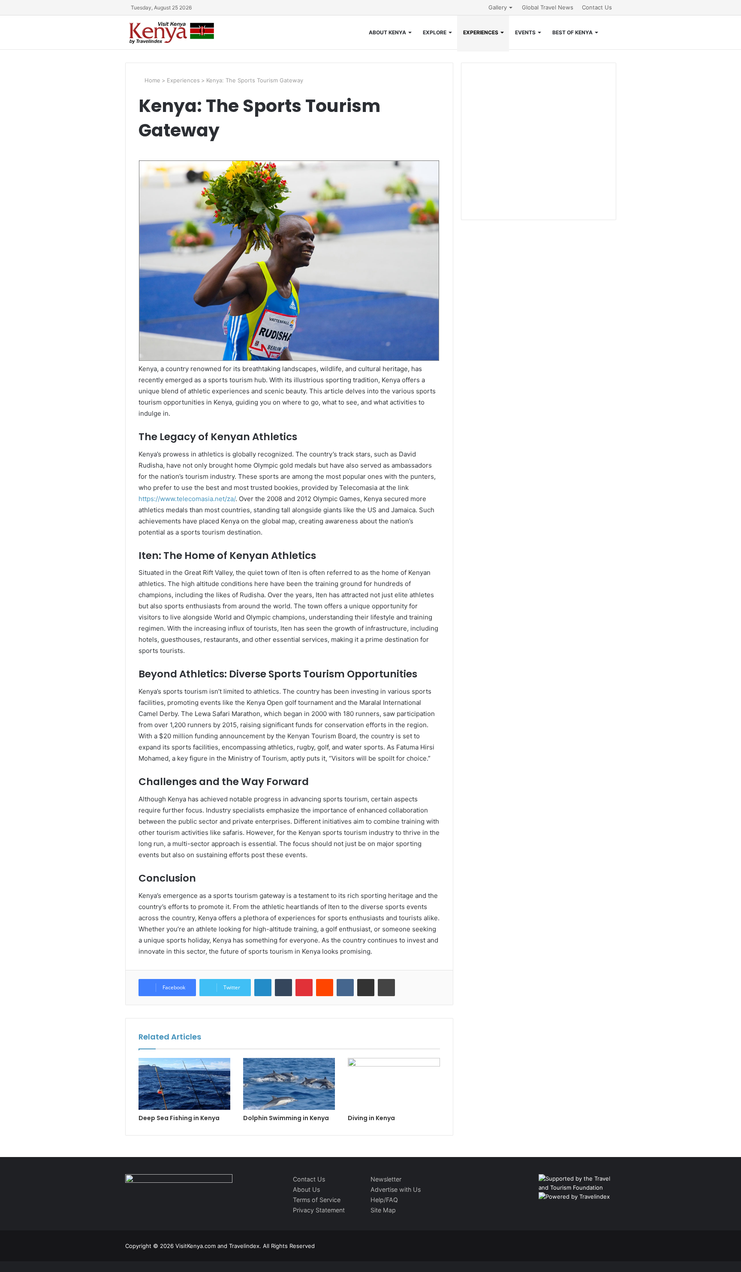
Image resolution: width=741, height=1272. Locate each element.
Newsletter (385, 1179)
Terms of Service (316, 1199)
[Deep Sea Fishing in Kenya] (184, 1084)
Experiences (480, 32)
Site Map (383, 1210)
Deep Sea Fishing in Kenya (179, 1118)
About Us (306, 1189)
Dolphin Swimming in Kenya (286, 1118)
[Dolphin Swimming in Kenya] (289, 1084)
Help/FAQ (384, 1199)
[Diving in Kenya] (394, 1084)
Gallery (497, 7)
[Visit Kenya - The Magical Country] (172, 32)
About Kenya (387, 32)
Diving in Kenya (371, 1118)
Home (151, 80)
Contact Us (597, 7)
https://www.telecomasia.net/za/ (187, 499)
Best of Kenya (572, 32)
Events (525, 32)
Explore (434, 32)
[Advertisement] (538, 150)
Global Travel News (547, 7)
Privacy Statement (319, 1210)
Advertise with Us (395, 1189)
